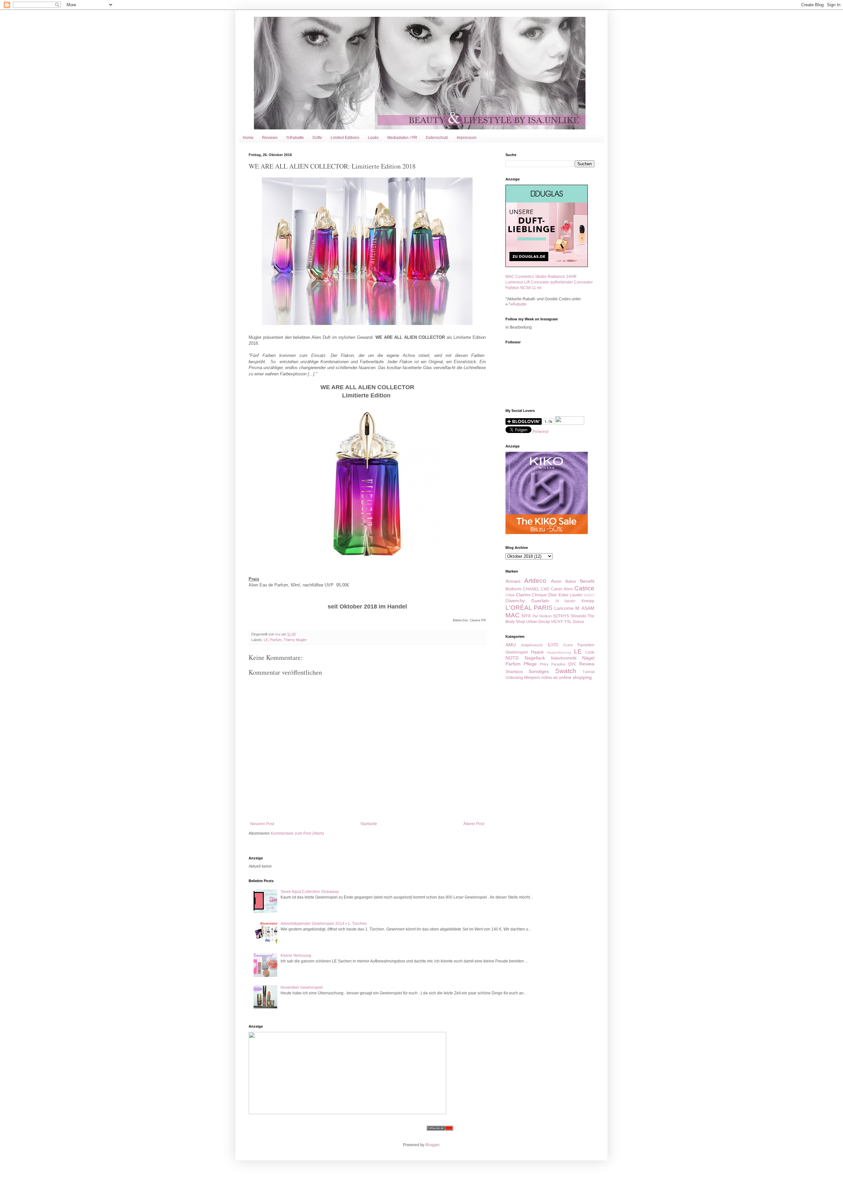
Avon (556, 581)
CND (545, 589)
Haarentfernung (559, 652)
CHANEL (531, 589)
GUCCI (589, 595)
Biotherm (513, 589)
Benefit (587, 581)
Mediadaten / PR (402, 137)
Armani (512, 581)
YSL (568, 621)
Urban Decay (538, 621)
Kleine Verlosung (296, 955)
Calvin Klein (562, 589)
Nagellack (535, 658)
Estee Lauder (570, 595)
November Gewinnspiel (302, 987)
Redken (545, 616)
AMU (510, 644)
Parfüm (276, 640)
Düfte (317, 137)
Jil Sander (565, 601)
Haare (537, 652)
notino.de (549, 677)
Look (589, 652)
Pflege (530, 663)
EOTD (553, 645)
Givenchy (515, 600)
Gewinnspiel (516, 652)
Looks (373, 137)
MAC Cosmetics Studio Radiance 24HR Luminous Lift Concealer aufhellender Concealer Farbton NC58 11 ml (549, 282)
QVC (572, 664)
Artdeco (535, 580)
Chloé (510, 595)
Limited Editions (345, 137)
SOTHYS (561, 616)
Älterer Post (473, 824)
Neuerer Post (262, 824)
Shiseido (578, 616)
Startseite (368, 824)
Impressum (466, 137)
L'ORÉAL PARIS (529, 607)
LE (266, 640)
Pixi (535, 616)
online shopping (575, 677)
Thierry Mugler (295, 640)
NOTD (512, 658)
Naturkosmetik (564, 658)
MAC (512, 615)
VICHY (557, 621)
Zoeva (578, 621)
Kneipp (588, 601)
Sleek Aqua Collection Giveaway (310, 891)
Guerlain (540, 600)
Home (248, 137)
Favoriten (586, 645)
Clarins (523, 594)
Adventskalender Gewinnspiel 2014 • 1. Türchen (324, 923)
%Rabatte (295, 137)
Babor (570, 581)
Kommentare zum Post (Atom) (297, 833)
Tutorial (588, 672)
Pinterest (540, 431)
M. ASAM (585, 608)
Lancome (564, 608)
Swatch (565, 670)
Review (586, 663)
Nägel (588, 658)
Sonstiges (539, 671)
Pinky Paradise (552, 664)
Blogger (432, 1145)
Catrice (584, 588)
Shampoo (514, 671)
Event (568, 645)
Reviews (270, 137)
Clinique (539, 595)
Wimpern (532, 677)
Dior (552, 594)
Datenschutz (437, 137)
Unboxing (514, 677)
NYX (526, 615)
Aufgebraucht (531, 645)
